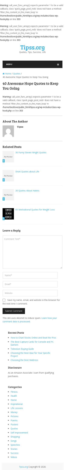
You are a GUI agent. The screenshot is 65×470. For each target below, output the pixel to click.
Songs (14, 440)
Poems (14, 420)
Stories (14, 448)
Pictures (14, 416)
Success (14, 453)
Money (14, 412)
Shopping (15, 436)
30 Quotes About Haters (27, 190)
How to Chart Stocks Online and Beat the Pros (33, 337)
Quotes (14, 428)
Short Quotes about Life (27, 171)
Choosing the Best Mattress (24, 360)
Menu (9, 64)
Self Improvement (19, 432)
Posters (14, 424)
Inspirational (17, 404)
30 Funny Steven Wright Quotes (30, 152)
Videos (14, 457)
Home (14, 399)
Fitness (14, 391)
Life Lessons (17, 408)
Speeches (15, 444)
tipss (20, 126)
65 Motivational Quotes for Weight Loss (35, 209)
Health (14, 395)
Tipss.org (32, 47)
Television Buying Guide (22, 348)
